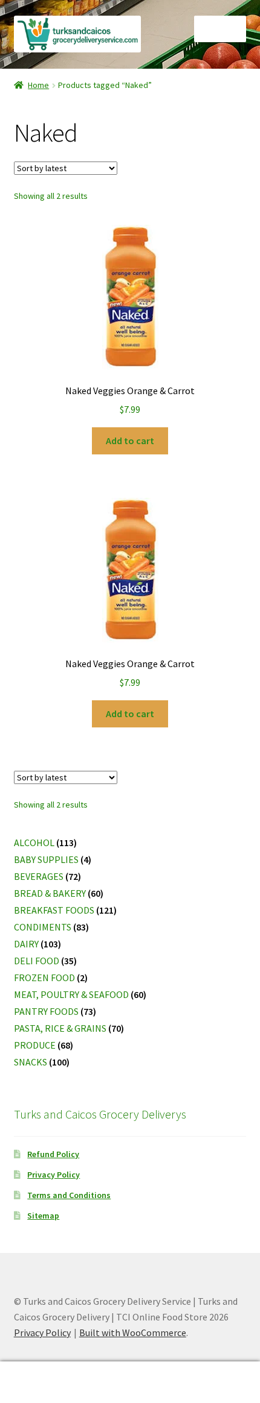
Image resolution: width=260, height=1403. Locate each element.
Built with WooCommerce (132, 1332)
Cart (200, 1372)
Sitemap (43, 1215)
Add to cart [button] (130, 441)
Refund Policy (53, 1154)
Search (129, 1382)
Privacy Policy (53, 1174)
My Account (43, 1382)
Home (38, 85)
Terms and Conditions (69, 1195)
